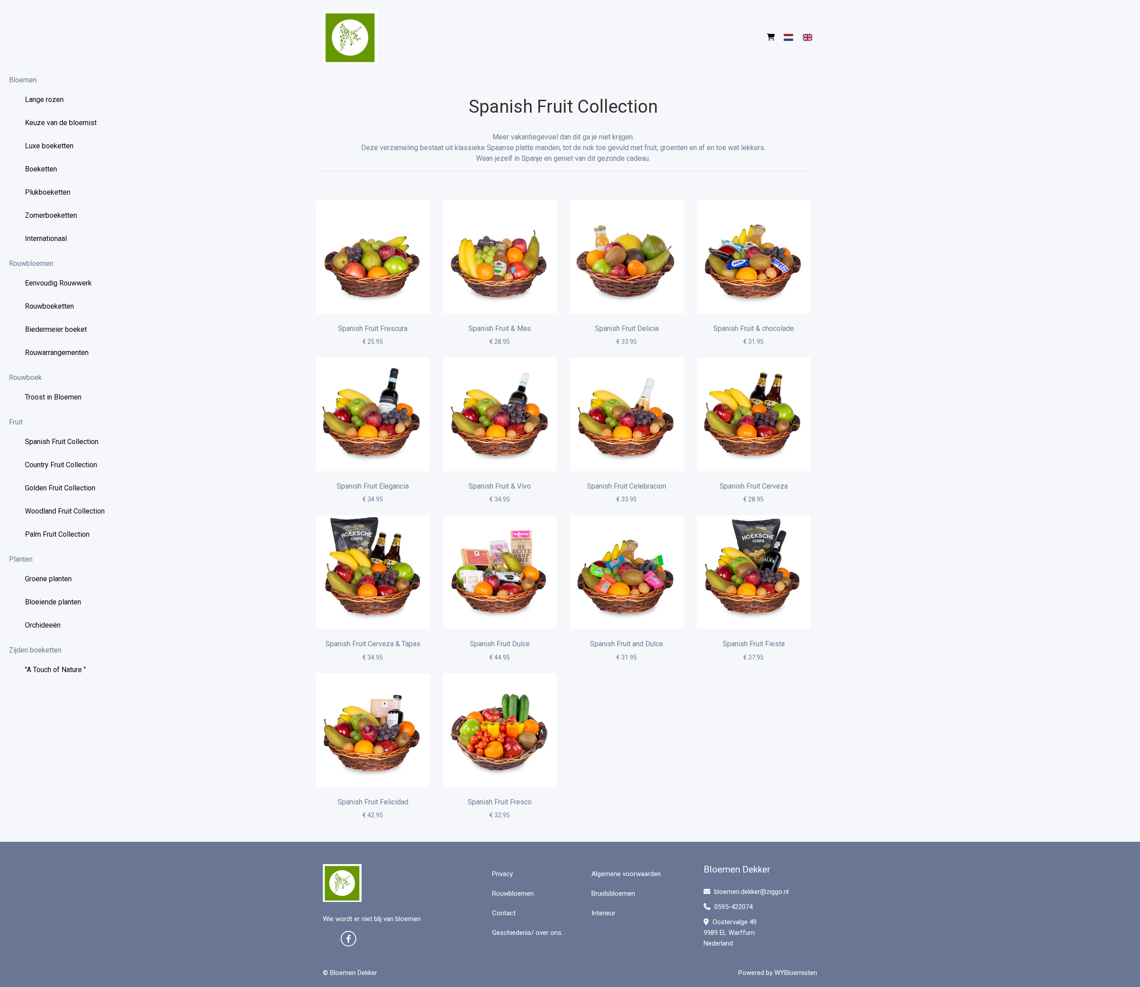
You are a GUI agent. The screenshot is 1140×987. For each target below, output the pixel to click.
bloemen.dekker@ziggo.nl (751, 892)
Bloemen (23, 80)
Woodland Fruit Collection (65, 511)
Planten (21, 559)
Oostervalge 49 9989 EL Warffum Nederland (730, 932)
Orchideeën (43, 625)
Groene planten (48, 579)
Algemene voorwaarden (626, 874)
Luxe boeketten (49, 146)
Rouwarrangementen (57, 352)
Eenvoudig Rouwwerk (58, 283)
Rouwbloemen (31, 263)
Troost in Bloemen (53, 397)
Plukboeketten (47, 192)
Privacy (502, 874)
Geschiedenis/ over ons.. (528, 933)
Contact (504, 913)
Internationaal (46, 238)
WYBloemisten (795, 973)
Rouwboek (25, 377)
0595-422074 (732, 907)
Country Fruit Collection (61, 465)
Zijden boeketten (35, 650)
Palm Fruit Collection (57, 534)
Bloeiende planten (53, 602)
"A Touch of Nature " (55, 669)
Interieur (603, 913)
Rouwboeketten (49, 306)
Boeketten (41, 169)
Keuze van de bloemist (61, 122)
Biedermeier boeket (56, 329)
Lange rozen (44, 99)
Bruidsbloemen (613, 893)
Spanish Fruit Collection (61, 441)
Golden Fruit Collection (60, 488)
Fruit (16, 422)
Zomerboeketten (51, 215)
